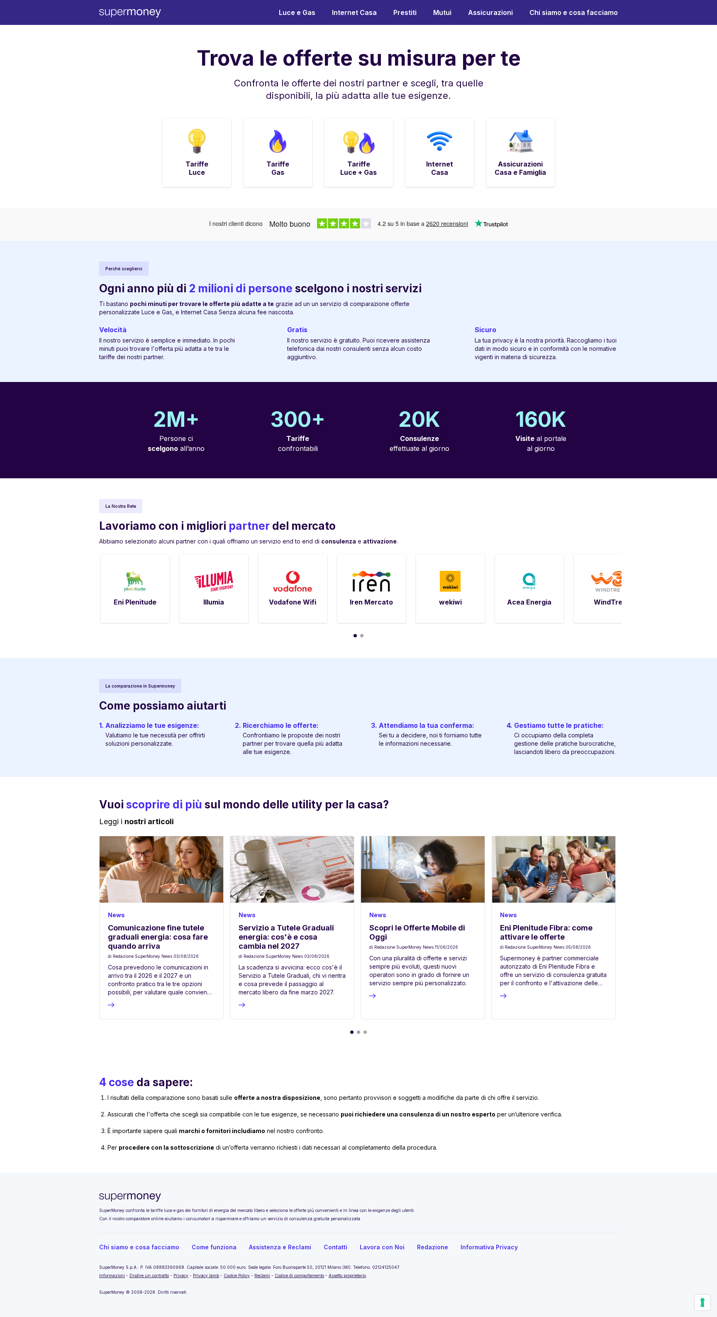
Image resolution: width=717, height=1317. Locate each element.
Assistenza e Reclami (280, 1247)
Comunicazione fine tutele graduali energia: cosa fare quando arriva (158, 936)
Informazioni (112, 1275)
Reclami (262, 1275)
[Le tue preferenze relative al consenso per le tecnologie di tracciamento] (702, 1302)
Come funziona (214, 1247)
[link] (197, 152)
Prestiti (405, 12)
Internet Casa (354, 12)
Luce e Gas (297, 12)
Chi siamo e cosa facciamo (573, 12)
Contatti (335, 1247)
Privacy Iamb (206, 1275)
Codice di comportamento (299, 1275)
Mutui (442, 12)
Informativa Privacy (489, 1247)
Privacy (180, 1275)
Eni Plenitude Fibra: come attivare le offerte (546, 932)
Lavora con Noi (382, 1247)
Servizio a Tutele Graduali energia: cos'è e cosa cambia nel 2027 (286, 936)
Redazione (432, 1247)
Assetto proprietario (347, 1275)
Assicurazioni (490, 12)
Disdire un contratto (149, 1275)
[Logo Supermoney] (130, 12)
